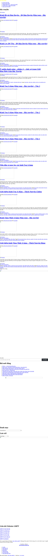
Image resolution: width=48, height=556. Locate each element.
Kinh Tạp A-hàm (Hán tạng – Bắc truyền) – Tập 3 (20, 86)
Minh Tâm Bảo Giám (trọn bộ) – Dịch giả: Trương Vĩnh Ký (13, 368)
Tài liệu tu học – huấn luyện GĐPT (8, 5)
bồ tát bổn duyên (39, 39)
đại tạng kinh (44, 39)
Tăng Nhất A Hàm (7, 239)
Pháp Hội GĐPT (7, 82)
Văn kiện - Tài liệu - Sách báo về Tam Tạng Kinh (13, 187)
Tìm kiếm (2, 357)
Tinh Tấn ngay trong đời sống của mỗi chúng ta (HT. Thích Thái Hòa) (15, 372)
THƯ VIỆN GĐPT (16, 541)
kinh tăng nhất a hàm (18, 266)
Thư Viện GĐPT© (11, 555)
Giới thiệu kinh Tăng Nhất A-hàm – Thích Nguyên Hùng (22, 243)
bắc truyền (33, 39)
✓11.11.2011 (21, 555)
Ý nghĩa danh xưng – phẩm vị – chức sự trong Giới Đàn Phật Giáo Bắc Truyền (20, 70)
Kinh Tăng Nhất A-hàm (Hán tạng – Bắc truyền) (19, 218)
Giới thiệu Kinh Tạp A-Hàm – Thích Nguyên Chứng (21, 192)
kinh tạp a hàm (43, 108)
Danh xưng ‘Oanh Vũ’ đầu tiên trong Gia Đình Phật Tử (12, 373)
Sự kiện (3, 547)
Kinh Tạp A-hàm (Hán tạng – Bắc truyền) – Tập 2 (20, 112)
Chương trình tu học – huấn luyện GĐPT (10, 4)
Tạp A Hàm (6, 108)
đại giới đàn (41, 82)
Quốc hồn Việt (5, 548)
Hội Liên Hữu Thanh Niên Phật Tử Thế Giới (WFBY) (12, 374)
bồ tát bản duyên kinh (38, 38)
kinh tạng (17, 39)
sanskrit (26, 38)
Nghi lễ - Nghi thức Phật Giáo (15, 82)
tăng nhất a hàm (40, 239)
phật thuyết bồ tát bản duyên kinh (9, 39)
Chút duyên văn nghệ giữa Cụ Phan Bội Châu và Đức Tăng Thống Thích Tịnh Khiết (18, 371)
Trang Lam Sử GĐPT (6, 6)
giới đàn (34, 82)
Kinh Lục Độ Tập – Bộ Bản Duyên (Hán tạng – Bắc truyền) (23, 44)
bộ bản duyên (30, 38)
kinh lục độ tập (41, 65)
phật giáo (30, 82)
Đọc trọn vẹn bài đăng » (4, 37)
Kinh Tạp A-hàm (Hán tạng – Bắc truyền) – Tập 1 (20, 139)
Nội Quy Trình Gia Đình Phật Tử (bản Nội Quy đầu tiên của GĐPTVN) (15, 369)
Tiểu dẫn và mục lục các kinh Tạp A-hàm (16, 165)
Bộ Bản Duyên (6, 38)
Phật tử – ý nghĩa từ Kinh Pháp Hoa (9, 366)
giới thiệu (40, 213)
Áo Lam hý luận (5, 552)
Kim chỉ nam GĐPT (6, 3)
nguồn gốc (10, 214)
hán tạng (22, 38)
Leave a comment (3, 40)
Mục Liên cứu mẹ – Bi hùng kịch (8, 370)
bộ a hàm (38, 108)
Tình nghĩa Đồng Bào (6, 553)
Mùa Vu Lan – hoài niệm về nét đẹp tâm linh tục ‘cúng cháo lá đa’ (14, 367)
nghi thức (26, 82)
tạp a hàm (43, 134)
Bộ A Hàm (10, 108)
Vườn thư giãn (5, 551)
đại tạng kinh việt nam (16, 38)
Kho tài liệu (4, 550)
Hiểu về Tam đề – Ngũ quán (7, 375)
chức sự (37, 82)
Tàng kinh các (5, 549)
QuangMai (15, 20)
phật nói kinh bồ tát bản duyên (25, 39)
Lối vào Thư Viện (5, 2)
